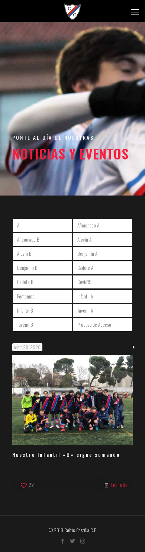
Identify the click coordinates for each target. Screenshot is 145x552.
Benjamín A (87, 253)
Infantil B (25, 310)
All (19, 225)
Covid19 (84, 281)
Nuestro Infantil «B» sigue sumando (66, 454)
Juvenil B (25, 324)
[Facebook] (63, 540)
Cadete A (85, 267)
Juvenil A (85, 310)
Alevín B (24, 253)
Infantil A (85, 296)
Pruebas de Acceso (94, 324)
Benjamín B (27, 267)
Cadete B (25, 281)
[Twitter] (73, 540)
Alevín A (84, 239)
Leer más (119, 484)
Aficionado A (88, 225)
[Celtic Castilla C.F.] (72, 11)
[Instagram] (83, 540)
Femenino (26, 296)
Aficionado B (28, 239)
